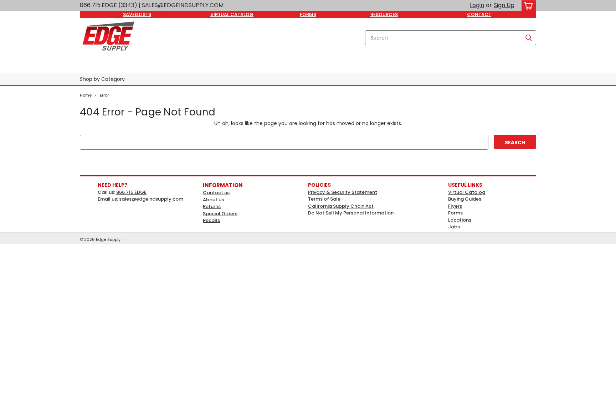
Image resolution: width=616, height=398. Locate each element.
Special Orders (220, 213)
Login (477, 5)
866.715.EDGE (131, 192)
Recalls (211, 220)
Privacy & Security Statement (342, 192)
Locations (459, 220)
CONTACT (479, 14)
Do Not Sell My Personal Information (351, 213)
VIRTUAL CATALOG (231, 14)
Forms (455, 213)
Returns (212, 206)
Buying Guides (464, 199)
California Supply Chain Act (341, 206)
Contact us (216, 192)
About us (213, 199)
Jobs (454, 226)
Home (86, 95)
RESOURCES (384, 14)
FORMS (308, 14)
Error (104, 95)
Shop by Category (102, 79)
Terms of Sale (324, 199)
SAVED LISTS (137, 14)
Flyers (455, 206)
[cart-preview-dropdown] (527, 5)
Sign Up (504, 5)
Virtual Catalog (466, 192)
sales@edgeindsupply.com (151, 199)
